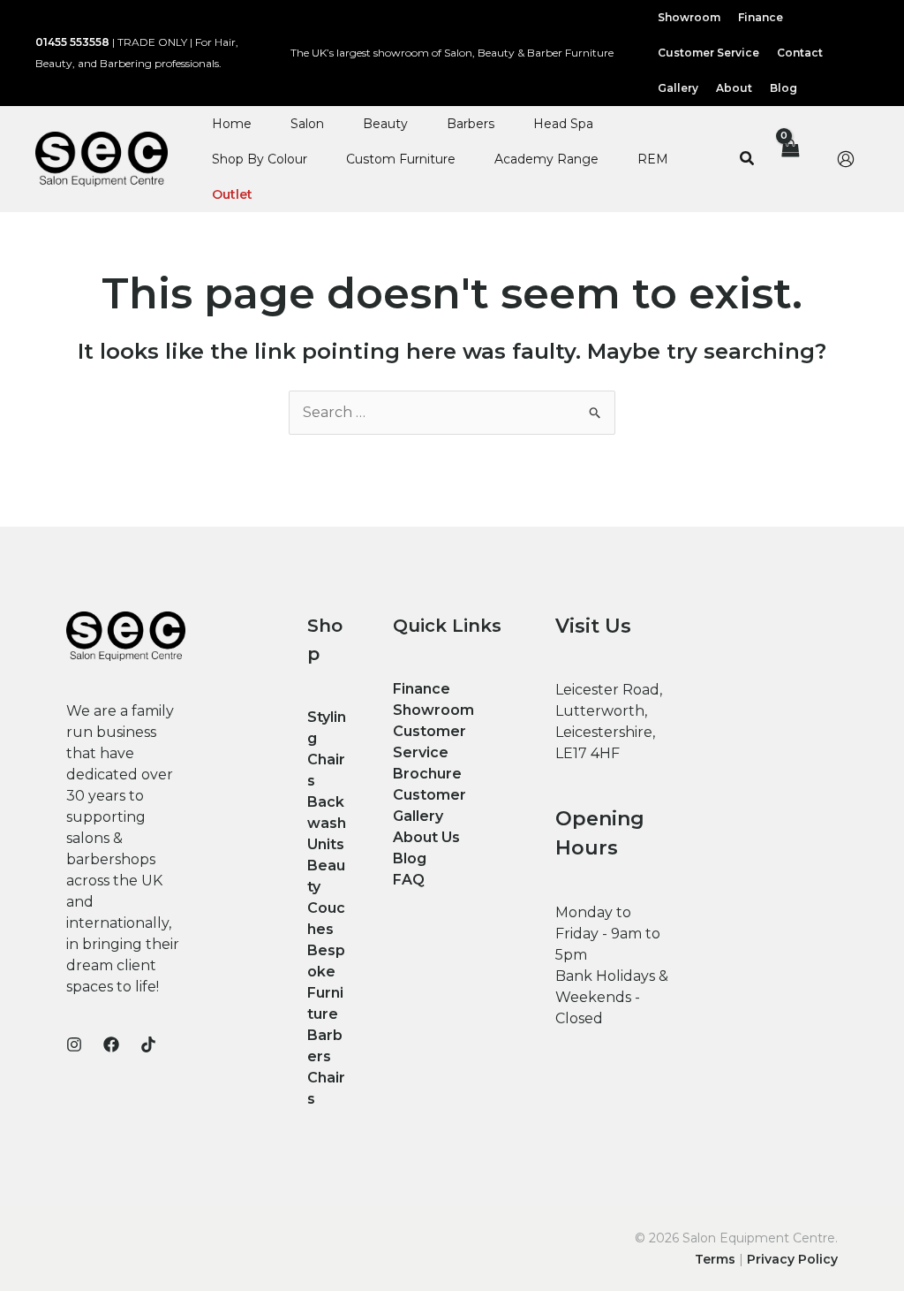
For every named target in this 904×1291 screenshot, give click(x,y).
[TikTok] (148, 1044)
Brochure (427, 773)
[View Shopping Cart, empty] (789, 159)
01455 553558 (72, 42)
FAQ (409, 879)
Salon (307, 124)
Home (232, 124)
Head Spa (563, 124)
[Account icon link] (846, 159)
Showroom (433, 710)
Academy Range (546, 159)
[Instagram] (74, 1044)
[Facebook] (111, 1044)
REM (652, 159)
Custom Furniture (401, 159)
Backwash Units (326, 823)
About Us (426, 837)
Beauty (385, 124)
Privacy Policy (792, 1259)
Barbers (470, 124)
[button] (748, 159)
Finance (421, 688)
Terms (715, 1259)
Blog (409, 858)
